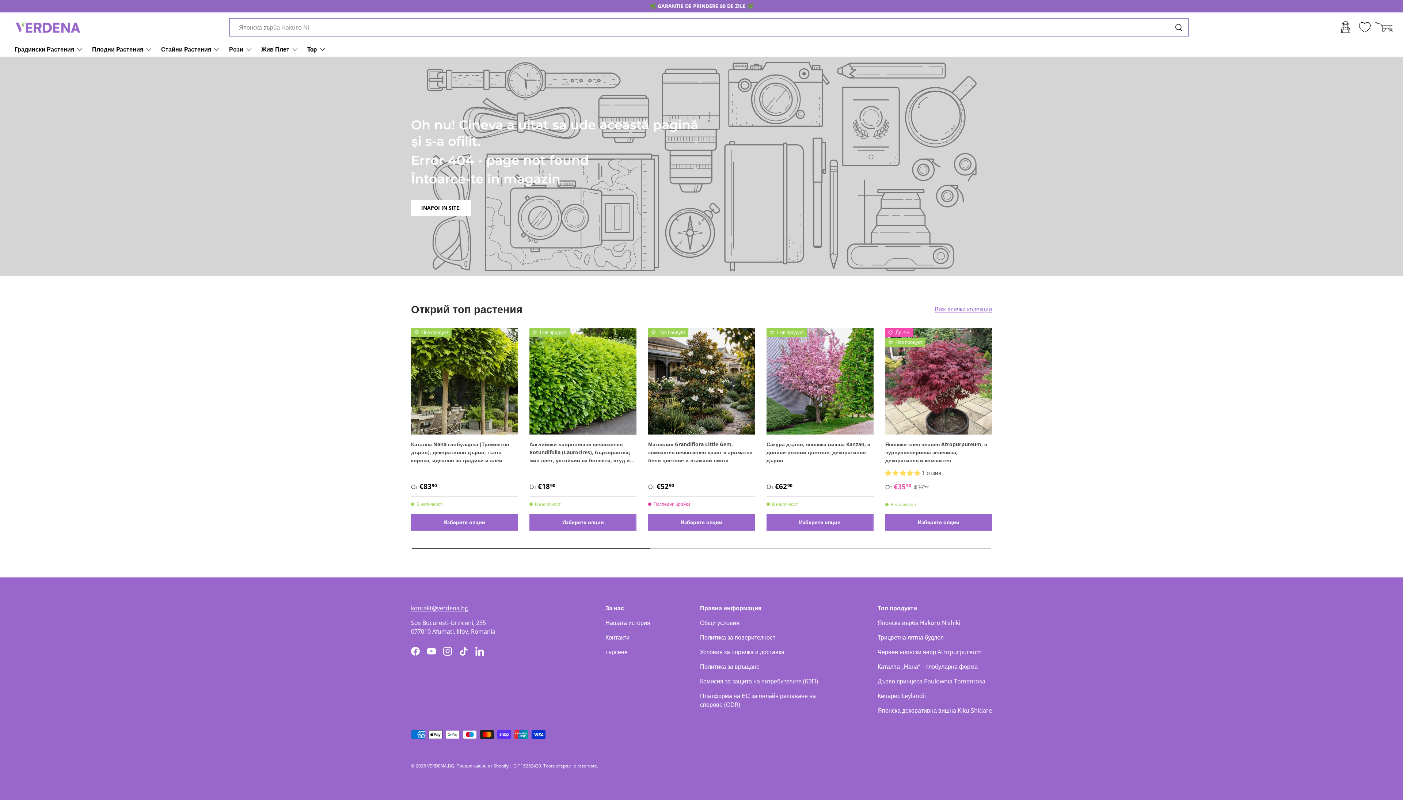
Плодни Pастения (117, 49)
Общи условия (719, 623)
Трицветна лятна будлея (911, 637)
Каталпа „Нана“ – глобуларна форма (928, 667)
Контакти (617, 637)
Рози (236, 49)
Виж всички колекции (963, 309)
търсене (616, 652)
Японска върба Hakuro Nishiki (919, 623)
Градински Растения (44, 49)
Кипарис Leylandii (902, 696)
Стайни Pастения (186, 49)
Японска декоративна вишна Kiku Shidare (935, 710)
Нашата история (627, 623)
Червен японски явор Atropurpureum (930, 652)
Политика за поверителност (737, 637)
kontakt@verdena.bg (439, 608)
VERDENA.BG (440, 766)
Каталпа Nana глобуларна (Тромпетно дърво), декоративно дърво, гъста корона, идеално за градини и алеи (460, 452)
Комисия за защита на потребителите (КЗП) (759, 681)
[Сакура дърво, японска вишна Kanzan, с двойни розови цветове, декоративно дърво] (820, 381)
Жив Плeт (275, 49)
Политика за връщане (730, 667)
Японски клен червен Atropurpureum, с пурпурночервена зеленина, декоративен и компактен (936, 452)
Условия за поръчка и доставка (742, 652)
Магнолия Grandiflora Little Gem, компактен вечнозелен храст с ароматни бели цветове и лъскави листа (700, 452)
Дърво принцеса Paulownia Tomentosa (931, 681)
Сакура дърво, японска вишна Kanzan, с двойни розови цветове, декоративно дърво (818, 452)
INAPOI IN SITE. (441, 207)
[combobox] (709, 27)
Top (312, 49)
